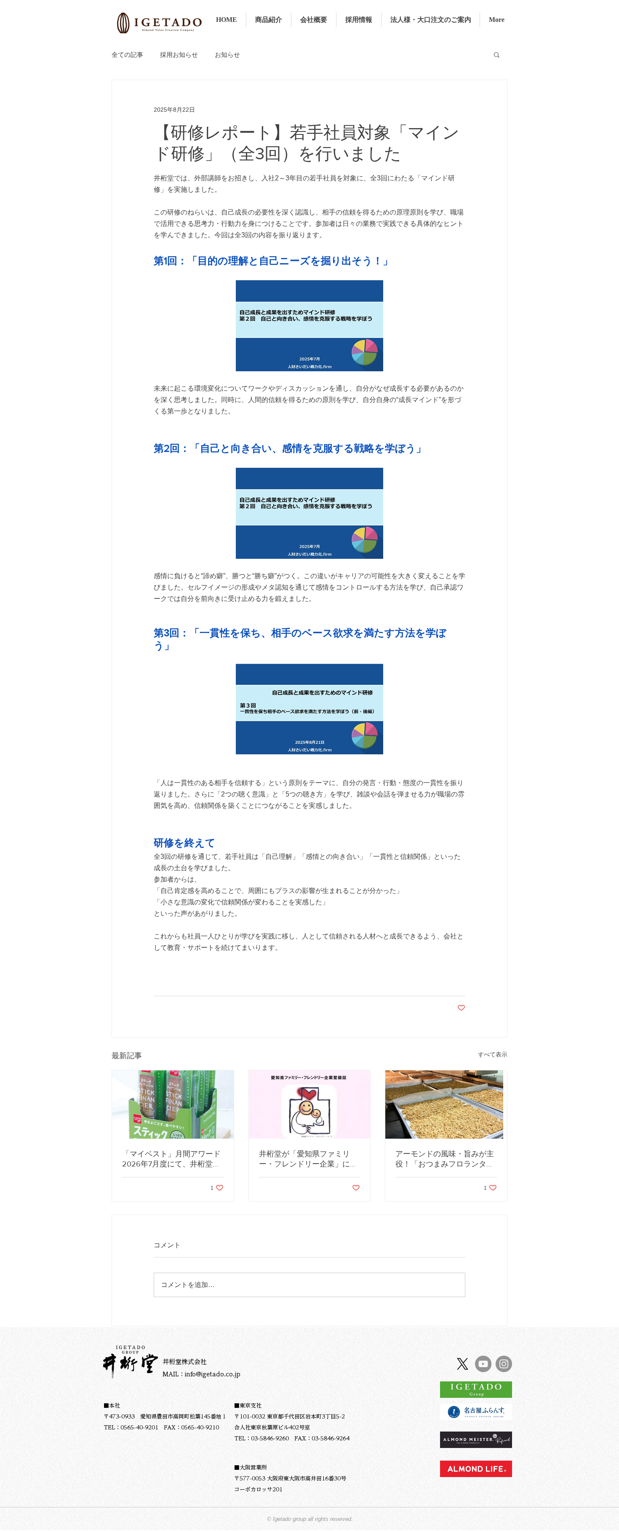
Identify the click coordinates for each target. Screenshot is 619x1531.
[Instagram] (504, 1364)
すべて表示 (492, 1054)
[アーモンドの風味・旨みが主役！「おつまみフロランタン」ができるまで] (446, 1104)
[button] (497, 54)
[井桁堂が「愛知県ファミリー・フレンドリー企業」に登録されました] (310, 1104)
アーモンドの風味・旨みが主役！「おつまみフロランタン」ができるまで (444, 1159)
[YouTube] (483, 1364)
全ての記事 (127, 54)
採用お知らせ (179, 54)
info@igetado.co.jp (212, 1374)
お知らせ (227, 54)
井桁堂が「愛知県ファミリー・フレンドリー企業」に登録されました (308, 1159)
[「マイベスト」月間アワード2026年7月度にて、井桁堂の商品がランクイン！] (173, 1104)
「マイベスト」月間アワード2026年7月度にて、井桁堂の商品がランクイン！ (171, 1159)
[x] (462, 1364)
